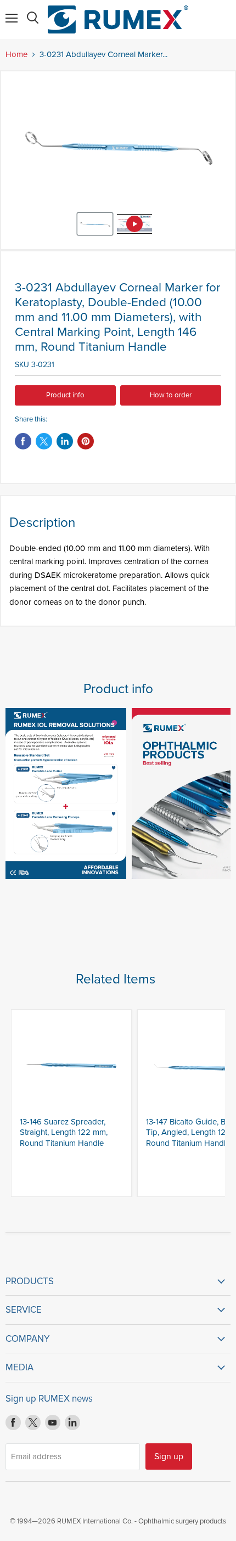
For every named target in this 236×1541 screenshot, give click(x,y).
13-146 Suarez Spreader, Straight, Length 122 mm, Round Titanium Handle (64, 1132)
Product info (65, 395)
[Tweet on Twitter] (44, 441)
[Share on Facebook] (23, 441)
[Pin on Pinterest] (85, 441)
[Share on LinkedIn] (65, 441)
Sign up (168, 1456)
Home (16, 54)
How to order (171, 395)
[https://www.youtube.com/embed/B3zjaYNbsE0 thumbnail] (134, 224)
